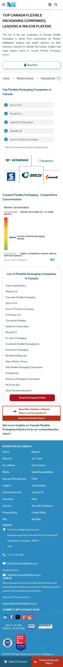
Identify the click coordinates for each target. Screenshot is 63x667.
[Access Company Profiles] (32, 397)
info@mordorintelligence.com (22, 563)
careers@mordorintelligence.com (19, 603)
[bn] (31, 65)
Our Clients (8, 465)
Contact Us (37, 492)
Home (5, 451)
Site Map (36, 519)
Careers (6, 505)
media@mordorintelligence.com (24, 574)
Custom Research (12, 492)
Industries (7, 499)
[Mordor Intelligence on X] (17, 617)
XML (4, 519)
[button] (31, 413)
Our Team (36, 458)
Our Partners (38, 465)
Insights (6, 485)
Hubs (34, 499)
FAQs (34, 478)
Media (5, 472)
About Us (7, 458)
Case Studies (38, 485)
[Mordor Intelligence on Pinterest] (24, 617)
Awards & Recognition (14, 478)
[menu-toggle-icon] (3, 4)
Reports (35, 451)
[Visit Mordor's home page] (11, 4)
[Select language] (50, 4)
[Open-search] (56, 4)
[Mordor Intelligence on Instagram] (30, 617)
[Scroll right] (59, 78)
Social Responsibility (42, 472)
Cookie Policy (38, 512)
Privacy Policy (9, 512)
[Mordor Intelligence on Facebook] (11, 617)
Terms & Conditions (42, 505)
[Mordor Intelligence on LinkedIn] (5, 617)
